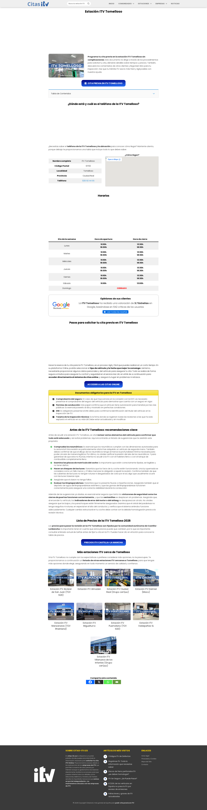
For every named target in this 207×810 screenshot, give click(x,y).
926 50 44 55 (88, 180)
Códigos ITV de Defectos (119, 756)
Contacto (144, 764)
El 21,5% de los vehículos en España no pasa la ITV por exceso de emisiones (120, 786)
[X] (99, 682)
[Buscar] (88, 3)
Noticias (175, 3)
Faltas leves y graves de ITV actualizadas (120, 795)
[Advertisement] (103, 34)
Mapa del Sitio (146, 762)
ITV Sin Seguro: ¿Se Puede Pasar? (122, 778)
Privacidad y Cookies (148, 759)
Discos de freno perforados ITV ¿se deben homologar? (122, 772)
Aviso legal (145, 756)
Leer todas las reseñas (117, 312)
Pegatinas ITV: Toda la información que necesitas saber (120, 764)
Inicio (111, 3)
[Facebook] (90, 682)
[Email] (117, 682)
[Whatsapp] (108, 682)
